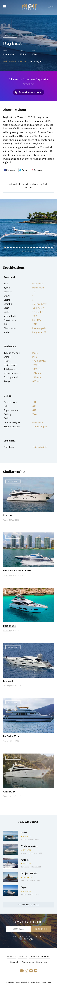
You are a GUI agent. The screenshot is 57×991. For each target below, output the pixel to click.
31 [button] (49, 247)
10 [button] (17, 247)
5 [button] (10, 247)
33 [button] (52, 247)
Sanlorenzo (7, 796)
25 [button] (40, 247)
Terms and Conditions (39, 956)
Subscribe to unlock (30, 92)
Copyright (14, 962)
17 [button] (28, 247)
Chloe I (25, 859)
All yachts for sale (28, 905)
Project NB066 (29, 873)
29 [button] (46, 247)
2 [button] (5, 247)
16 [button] (27, 247)
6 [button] (11, 247)
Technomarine (29, 846)
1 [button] (4, 247)
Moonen (6, 741)
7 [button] (13, 247)
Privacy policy (28, 962)
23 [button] (37, 247)
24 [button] (39, 247)
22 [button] (36, 247)
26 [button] (42, 247)
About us (22, 956)
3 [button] (7, 247)
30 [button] (48, 247)
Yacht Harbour (29, 7)
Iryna (24, 887)
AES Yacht (24, 880)
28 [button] (45, 247)
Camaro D (9, 791)
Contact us (41, 962)
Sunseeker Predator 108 (17, 570)
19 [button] (31, 247)
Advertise (11, 956)
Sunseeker (7, 575)
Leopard (8, 681)
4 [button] (8, 247)
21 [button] (34, 247)
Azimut (23, 839)
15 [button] (25, 247)
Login (51, 6)
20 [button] (33, 247)
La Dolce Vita (11, 736)
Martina (7, 515)
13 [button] (22, 247)
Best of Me (9, 625)
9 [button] (16, 247)
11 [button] (19, 247)
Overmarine (8, 54)
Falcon (5, 520)
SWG (24, 832)
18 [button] (30, 247)
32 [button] (51, 247)
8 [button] (14, 247)
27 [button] (43, 247)
